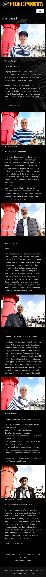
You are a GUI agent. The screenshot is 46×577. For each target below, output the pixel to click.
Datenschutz (38, 570)
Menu (40, 11)
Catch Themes (28, 573)
